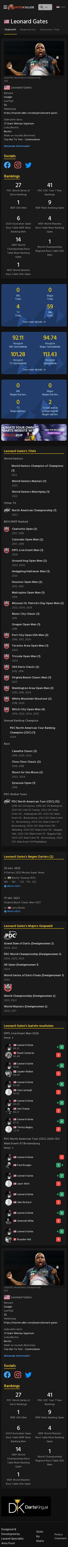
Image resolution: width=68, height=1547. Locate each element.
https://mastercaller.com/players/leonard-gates (30, 113)
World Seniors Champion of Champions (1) (37, 468)
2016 (14, 629)
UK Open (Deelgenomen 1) (21, 964)
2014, (15, 714)
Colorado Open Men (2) (27, 539)
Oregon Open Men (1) (26, 624)
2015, (15, 692)
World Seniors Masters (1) (29, 481)
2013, (15, 671)
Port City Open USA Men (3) (30, 635)
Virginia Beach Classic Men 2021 (22, 902)
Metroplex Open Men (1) (28, 592)
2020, (22, 755)
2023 (14, 475)
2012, (15, 586)
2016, (15, 639)
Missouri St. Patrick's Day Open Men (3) (38, 603)
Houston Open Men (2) (27, 582)
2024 (22, 565)
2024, (22, 607)
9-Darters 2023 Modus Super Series (24, 873)
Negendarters (28, 29)
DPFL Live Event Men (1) (27, 550)
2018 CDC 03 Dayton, (24, 806)
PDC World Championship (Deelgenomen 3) (32, 954)
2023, (15, 565)
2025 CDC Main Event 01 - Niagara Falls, (40, 834)
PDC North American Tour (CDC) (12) (36, 801)
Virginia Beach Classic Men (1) (31, 677)
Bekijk (7, 1038)
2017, (15, 533)
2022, (15, 777)
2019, (15, 755)
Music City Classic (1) (25, 613)
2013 (20, 586)
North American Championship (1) (34, 510)
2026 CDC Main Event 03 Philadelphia (37, 840)
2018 (21, 544)
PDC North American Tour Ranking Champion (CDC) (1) (32, 730)
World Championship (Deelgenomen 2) (29, 995)
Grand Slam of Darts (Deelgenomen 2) (29, 943)
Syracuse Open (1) (23, 783)
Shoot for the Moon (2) (27, 772)
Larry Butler (14, 907)
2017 (14, 1011)
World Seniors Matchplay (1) (31, 491)
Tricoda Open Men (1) (26, 656)
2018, (15, 703)
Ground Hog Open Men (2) (29, 560)
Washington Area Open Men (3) (32, 688)
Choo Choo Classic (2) (26, 761)
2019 (21, 533)
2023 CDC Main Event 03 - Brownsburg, (36, 816)
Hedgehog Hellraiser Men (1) (31, 571)
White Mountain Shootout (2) (32, 698)
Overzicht (10, 29)
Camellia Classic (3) (24, 751)
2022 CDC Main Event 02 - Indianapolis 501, (35, 812)
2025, (14, 958)
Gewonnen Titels (49, 29)
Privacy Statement (60, 1536)
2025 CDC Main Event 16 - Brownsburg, (34, 838)
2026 (15, 554)
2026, (7, 958)
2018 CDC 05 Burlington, (49, 806)
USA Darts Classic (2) (25, 666)
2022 (15, 515)
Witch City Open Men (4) (28, 709)
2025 (15, 650)
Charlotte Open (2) (24, 529)
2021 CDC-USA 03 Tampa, (26, 810)
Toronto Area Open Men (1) (30, 645)
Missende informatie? (17, 146)
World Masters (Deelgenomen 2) (25, 1006)
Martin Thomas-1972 (20, 878)
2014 (14, 597)
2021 (14, 682)
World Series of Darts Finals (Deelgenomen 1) (34, 975)
